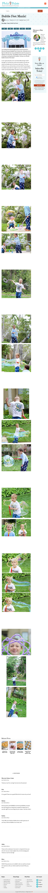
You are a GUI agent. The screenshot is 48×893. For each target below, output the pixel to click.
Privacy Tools (29, 886)
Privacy (28, 884)
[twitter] (38, 48)
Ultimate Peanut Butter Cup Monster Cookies (28, 752)
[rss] (40, 51)
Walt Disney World (18, 883)
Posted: (11, 20)
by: (5, 20)
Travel (8, 23)
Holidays (5, 887)
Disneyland (17, 881)
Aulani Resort (17, 887)
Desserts (5, 884)
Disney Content (39, 78)
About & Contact (30, 881)
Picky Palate (4, 23)
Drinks (5, 886)
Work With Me (29, 879)
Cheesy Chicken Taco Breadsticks (20, 752)
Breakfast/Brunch (7, 879)
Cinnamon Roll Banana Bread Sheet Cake (12, 752)
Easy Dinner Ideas (7, 883)
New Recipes (39, 77)
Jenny (8, 20)
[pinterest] (43, 48)
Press (28, 883)
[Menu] (45, 4)
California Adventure (19, 884)
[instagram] (41, 48)
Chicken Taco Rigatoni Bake (4, 752)
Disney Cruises (18, 886)
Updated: (21, 20)
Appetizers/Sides (7, 881)
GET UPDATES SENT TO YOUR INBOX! (24, 7)
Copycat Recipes (18, 879)
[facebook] (36, 48)
